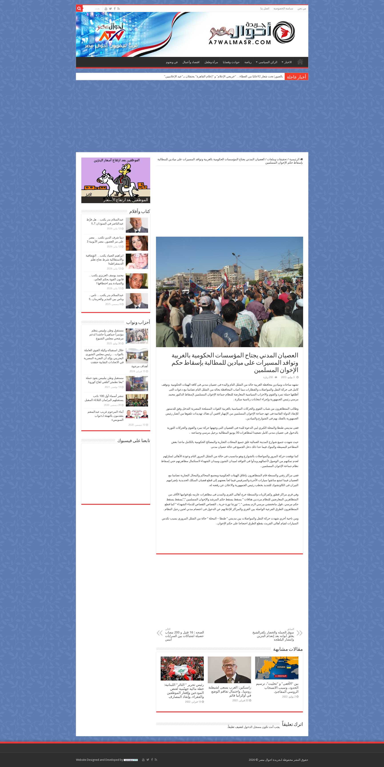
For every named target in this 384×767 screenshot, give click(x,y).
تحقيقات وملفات (277, 159)
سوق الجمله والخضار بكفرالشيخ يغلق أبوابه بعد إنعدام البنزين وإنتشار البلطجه (273, 634)
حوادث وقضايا (231, 62)
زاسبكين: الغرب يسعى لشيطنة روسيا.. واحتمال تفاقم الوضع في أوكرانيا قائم (229, 691)
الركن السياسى (268, 62)
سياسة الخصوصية (283, 8)
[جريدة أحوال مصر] (192, 34)
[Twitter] (110, 8)
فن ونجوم (172, 62)
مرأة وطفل (211, 62)
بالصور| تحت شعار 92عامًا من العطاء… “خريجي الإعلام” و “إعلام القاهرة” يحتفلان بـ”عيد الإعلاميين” (223, 76)
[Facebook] (114, 8)
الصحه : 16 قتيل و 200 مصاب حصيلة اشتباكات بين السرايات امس (184, 634)
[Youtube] (106, 8)
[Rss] (118, 8)
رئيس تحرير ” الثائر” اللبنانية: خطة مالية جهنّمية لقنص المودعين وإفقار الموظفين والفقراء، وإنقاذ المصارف (184, 691)
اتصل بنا (264, 8)
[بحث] (79, 8)
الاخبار (288, 62)
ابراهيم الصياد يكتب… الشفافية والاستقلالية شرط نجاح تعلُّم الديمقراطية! (105, 259)
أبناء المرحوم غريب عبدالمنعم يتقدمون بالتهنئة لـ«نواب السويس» (106, 415)
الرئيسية (300, 61)
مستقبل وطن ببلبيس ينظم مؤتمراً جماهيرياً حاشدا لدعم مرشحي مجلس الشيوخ (106, 334)
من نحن (302, 8)
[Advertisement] (192, 117)
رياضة (248, 62)
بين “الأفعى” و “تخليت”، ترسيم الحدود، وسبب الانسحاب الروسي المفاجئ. (277, 688)
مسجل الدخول (252, 727)
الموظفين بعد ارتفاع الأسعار (126, 200)
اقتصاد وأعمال (191, 62)
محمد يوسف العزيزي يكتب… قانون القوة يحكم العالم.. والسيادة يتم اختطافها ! (106, 279)
